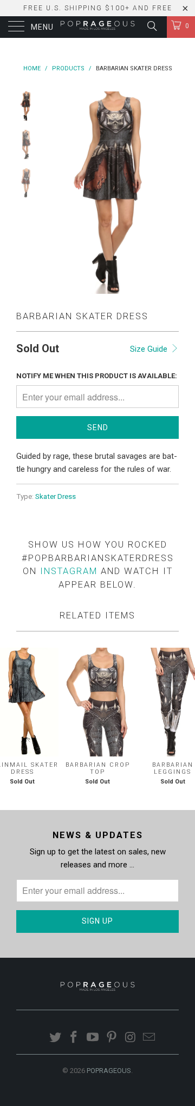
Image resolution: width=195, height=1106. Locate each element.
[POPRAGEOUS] (97, 27)
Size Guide (150, 349)
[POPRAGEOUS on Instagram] (130, 1038)
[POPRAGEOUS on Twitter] (55, 1038)
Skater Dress (55, 496)
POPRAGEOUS (109, 1070)
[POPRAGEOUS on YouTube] (93, 1038)
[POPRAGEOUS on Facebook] (74, 1038)
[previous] (54, 192)
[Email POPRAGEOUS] (149, 1038)
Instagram (69, 571)
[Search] (151, 25)
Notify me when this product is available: (96, 376)
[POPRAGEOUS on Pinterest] (112, 1038)
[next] (168, 192)
